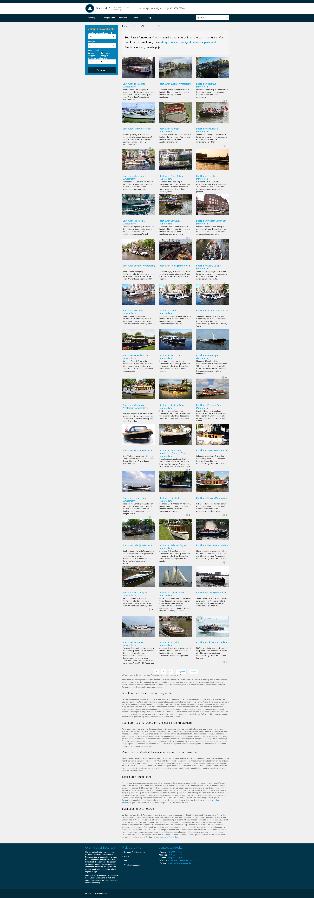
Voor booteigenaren (132, 865)
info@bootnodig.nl (152, 8)
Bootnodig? (103, 8)
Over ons (135, 18)
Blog (149, 18)
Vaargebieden (109, 18)
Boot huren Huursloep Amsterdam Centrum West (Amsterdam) (172, 453)
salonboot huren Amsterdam (167, 837)
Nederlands (205, 18)
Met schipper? (93, 50)
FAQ (126, 861)
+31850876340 (177, 8)
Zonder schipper (106, 54)
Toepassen (102, 70)
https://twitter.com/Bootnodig (179, 863)
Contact (127, 856)
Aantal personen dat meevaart (100, 33)
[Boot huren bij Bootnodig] (89, 8)
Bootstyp (92, 18)
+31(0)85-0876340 (175, 852)
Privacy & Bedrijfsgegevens (134, 852)
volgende (181, 672)
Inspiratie (123, 18)
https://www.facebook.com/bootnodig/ (183, 860)
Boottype (91, 42)
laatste (193, 672)
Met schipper (91, 54)
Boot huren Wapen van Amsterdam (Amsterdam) (139, 408)
